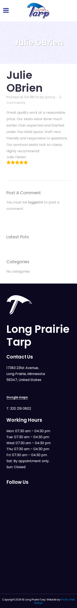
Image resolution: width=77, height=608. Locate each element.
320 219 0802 (20, 408)
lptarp (50, 97)
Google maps (17, 397)
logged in (35, 202)
